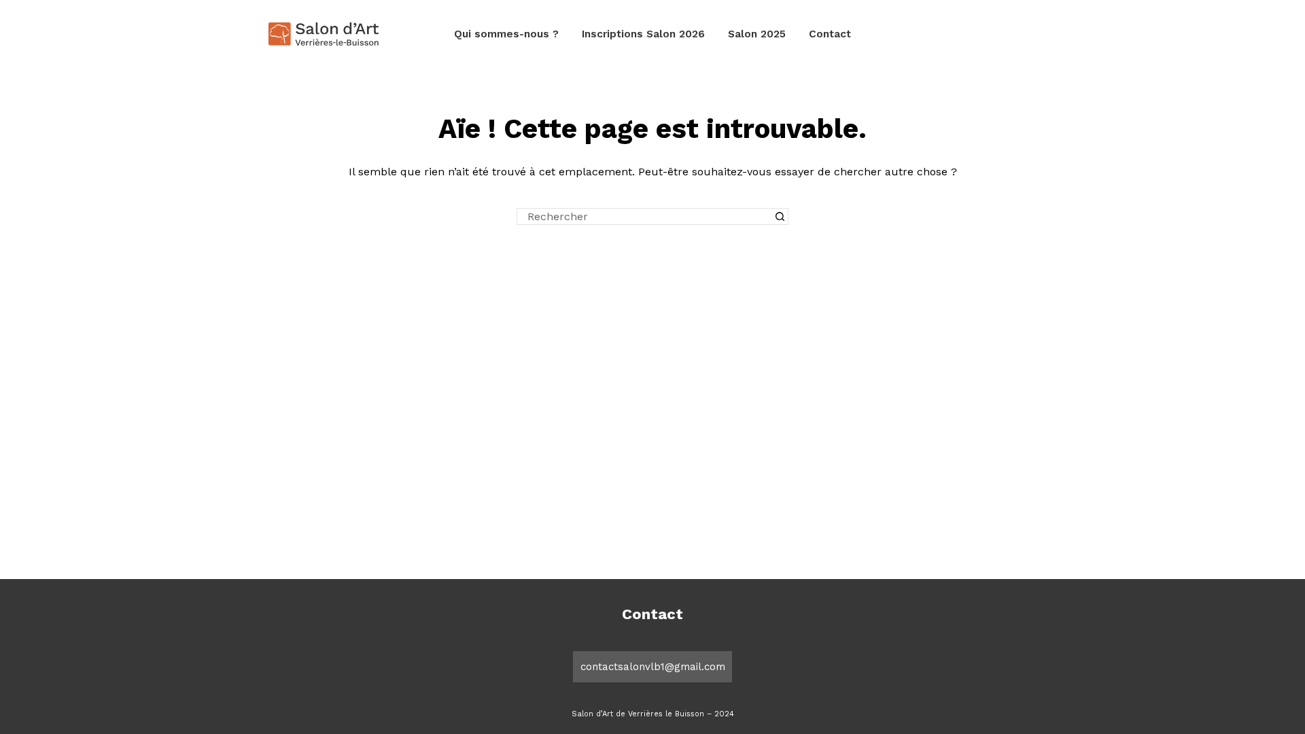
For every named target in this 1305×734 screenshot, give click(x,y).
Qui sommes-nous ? (506, 34)
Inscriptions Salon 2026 (643, 34)
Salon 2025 (757, 34)
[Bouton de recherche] (779, 216)
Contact (830, 34)
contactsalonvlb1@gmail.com (652, 667)
